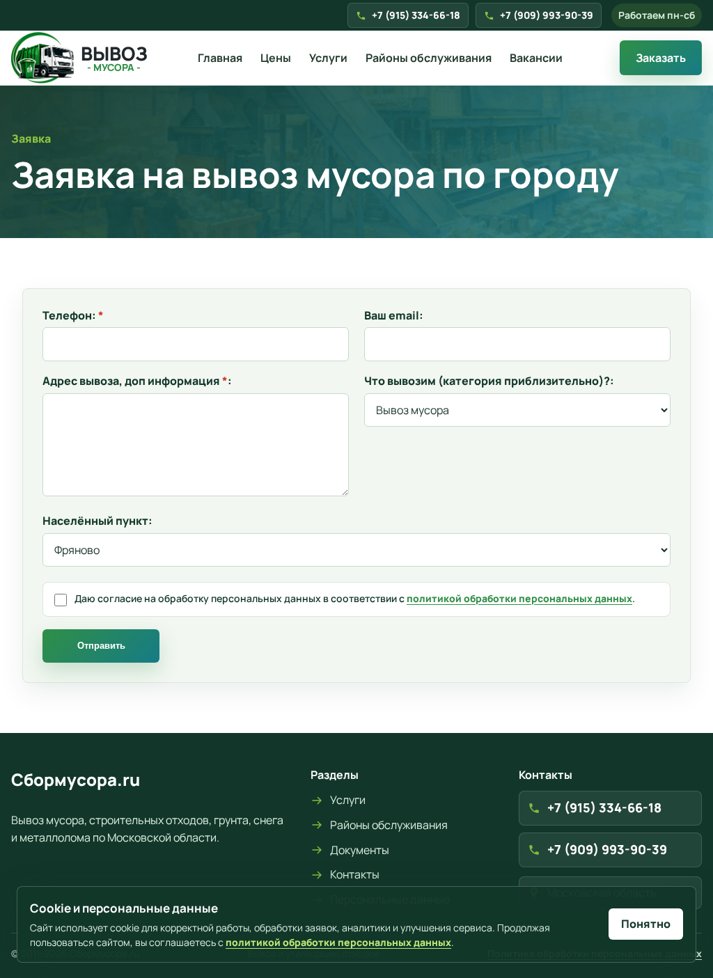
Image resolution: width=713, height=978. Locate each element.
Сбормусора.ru (75, 779)
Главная (220, 57)
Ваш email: (393, 315)
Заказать (661, 57)
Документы (359, 850)
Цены (275, 57)
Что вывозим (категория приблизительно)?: (489, 381)
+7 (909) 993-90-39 (546, 15)
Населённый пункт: (97, 521)
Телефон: (73, 315)
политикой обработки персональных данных (519, 598)
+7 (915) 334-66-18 (416, 15)
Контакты (354, 874)
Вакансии (536, 57)
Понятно (646, 923)
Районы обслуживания (429, 57)
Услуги (328, 57)
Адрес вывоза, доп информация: (137, 381)
